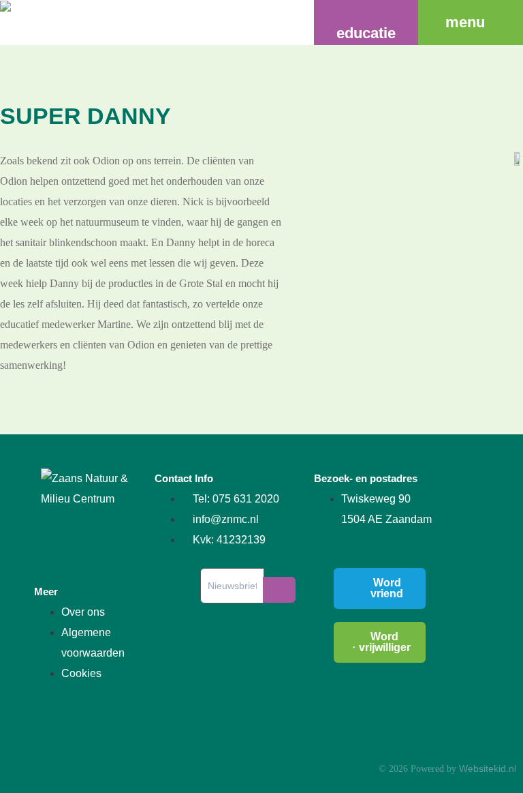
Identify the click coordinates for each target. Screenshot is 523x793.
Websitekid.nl (487, 768)
